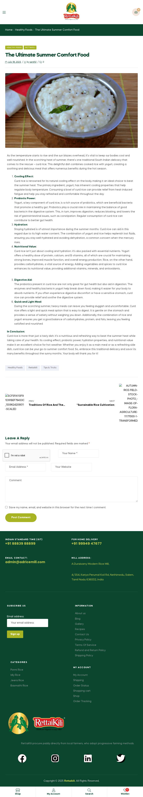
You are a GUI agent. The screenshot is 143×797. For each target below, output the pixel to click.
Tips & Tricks (49, 368)
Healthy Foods (23, 30)
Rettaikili (30, 47)
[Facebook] (22, 758)
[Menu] (7, 12)
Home (9, 30)
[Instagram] (55, 758)
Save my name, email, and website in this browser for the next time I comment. (57, 507)
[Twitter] (120, 758)
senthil (32, 62)
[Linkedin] (88, 758)
